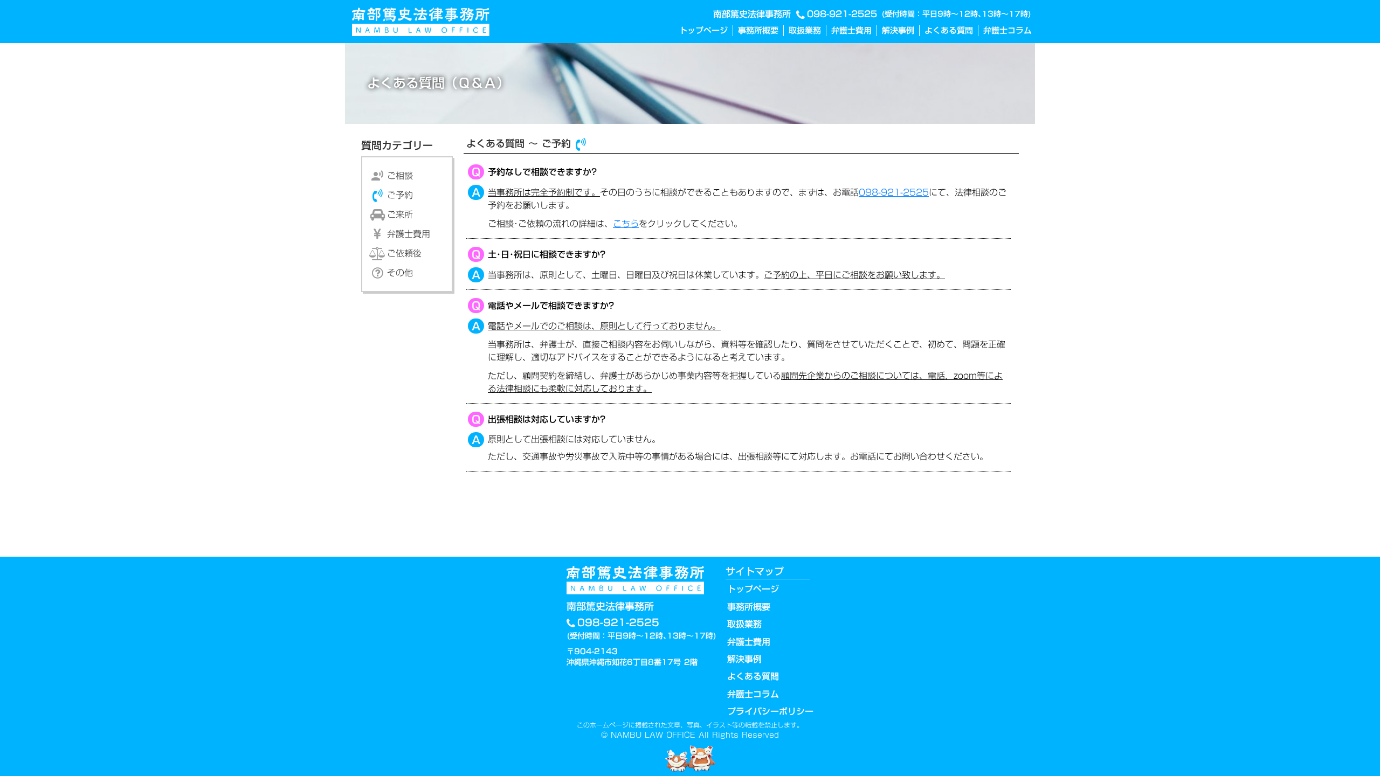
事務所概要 (758, 30)
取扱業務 (805, 30)
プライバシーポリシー (770, 711)
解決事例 (898, 30)
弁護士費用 (851, 30)
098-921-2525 (842, 14)
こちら (626, 223)
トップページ (703, 30)
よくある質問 (948, 30)
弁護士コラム (1007, 30)
